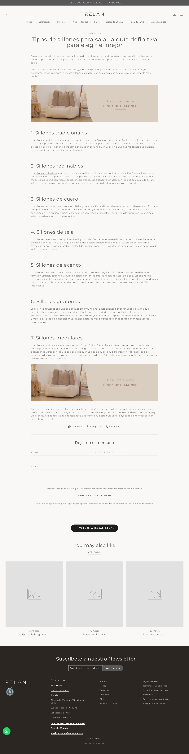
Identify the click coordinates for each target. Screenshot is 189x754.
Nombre (37, 453)
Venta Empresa (158, 22)
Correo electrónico (111, 453)
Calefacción (45, 22)
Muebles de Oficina (113, 22)
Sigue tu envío (150, 681)
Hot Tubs (28, 22)
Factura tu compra (109, 703)
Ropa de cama (137, 22)
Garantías (104, 690)
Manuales (148, 695)
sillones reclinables (46, 173)
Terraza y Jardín (89, 22)
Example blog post (34, 634)
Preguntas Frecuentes (154, 703)
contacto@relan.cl (60, 690)
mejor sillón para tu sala (109, 69)
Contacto (104, 695)
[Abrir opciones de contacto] (7, 731)
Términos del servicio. (142, 504)
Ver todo (94, 552)
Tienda (103, 686)
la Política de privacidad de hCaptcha (107, 504)
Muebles (61, 22)
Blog (102, 699)
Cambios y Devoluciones (155, 690)
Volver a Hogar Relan (96, 528)
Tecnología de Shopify (94, 743)
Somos (103, 681)
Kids (75, 22)
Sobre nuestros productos (156, 699)
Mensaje (37, 467)
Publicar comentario (94, 495)
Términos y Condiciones (155, 686)
